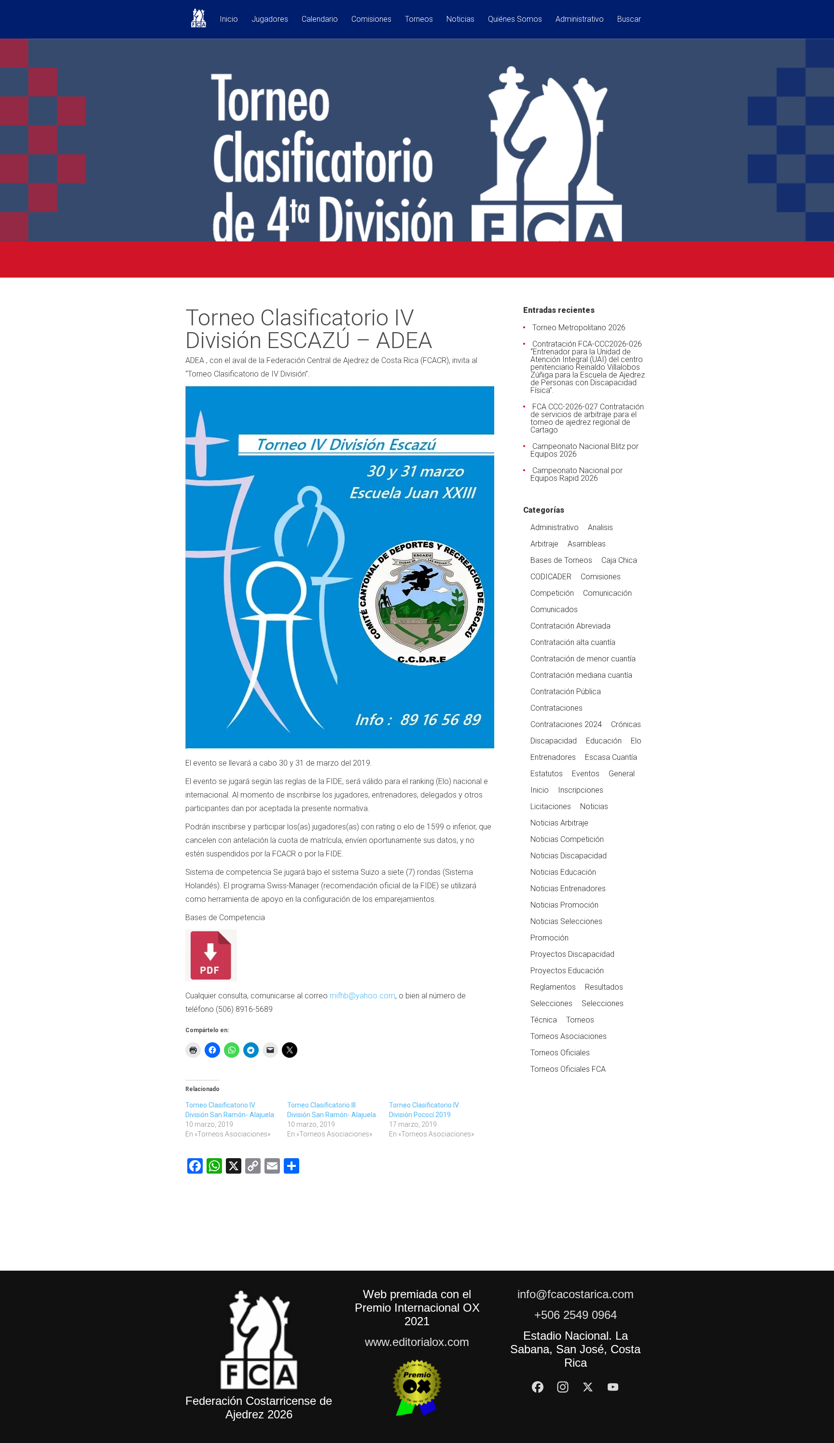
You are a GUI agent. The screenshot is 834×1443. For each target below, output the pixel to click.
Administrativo (580, 19)
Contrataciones (556, 708)
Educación (604, 740)
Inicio (229, 19)
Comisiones (371, 19)
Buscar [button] (629, 19)
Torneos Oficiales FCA (568, 1069)
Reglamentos (553, 987)
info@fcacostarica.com (575, 1294)
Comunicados (554, 609)
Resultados (604, 987)
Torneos (419, 19)
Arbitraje (544, 543)
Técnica (543, 1019)
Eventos (585, 773)
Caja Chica (619, 560)
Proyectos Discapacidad (572, 954)
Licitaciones (550, 806)
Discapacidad (553, 740)
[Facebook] (537, 1387)
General (622, 773)
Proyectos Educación (567, 970)
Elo (636, 740)
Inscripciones (580, 790)
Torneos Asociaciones (568, 1036)
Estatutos (546, 773)
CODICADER (550, 576)
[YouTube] (613, 1387)
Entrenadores (553, 757)
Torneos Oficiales (560, 1052)
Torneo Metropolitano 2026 (579, 327)
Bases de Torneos (561, 560)
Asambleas (587, 543)
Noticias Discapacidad (568, 855)
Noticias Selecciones (566, 921)
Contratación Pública (565, 691)
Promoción (549, 937)
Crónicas (626, 724)
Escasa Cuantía (611, 757)
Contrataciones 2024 (566, 724)
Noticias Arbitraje (559, 822)
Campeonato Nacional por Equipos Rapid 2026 (576, 474)
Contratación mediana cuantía (581, 675)
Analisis (600, 527)
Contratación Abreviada (570, 625)
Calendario (320, 19)
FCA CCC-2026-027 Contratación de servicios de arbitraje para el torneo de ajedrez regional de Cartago (587, 418)
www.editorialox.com (417, 1341)
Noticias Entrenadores (568, 888)
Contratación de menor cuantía (583, 658)
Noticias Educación (563, 872)
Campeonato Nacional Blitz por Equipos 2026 (584, 450)
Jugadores (269, 19)
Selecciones (551, 1003)
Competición (552, 593)
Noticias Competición (567, 839)
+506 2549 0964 (575, 1314)
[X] (588, 1387)
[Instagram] (562, 1387)
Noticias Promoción (564, 905)
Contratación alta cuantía (572, 642)
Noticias (460, 19)
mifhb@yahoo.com (362, 995)
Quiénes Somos (515, 19)
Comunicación (607, 593)
